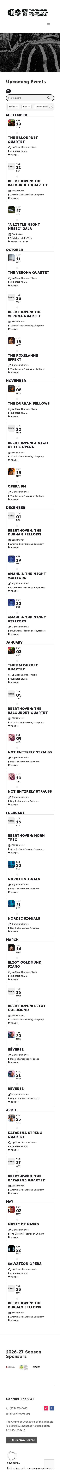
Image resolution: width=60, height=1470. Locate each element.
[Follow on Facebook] (52, 1408)
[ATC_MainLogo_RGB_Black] (36, 1369)
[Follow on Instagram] (46, 1408)
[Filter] (8, 91)
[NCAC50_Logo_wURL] (23, 1369)
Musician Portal (23, 1440)
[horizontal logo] (10, 1367)
